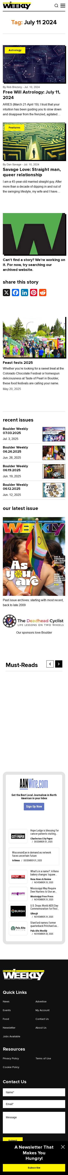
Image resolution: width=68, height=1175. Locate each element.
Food (6, 1019)
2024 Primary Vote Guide (36, 724)
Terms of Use (43, 1058)
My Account (42, 1010)
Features (14, 127)
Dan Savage (14, 164)
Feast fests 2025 (18, 362)
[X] (6, 292)
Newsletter (9, 1027)
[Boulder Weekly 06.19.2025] (53, 471)
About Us (41, 1027)
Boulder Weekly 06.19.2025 (15, 468)
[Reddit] (42, 292)
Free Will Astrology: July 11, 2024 (31, 94)
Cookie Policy (11, 1067)
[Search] (56, 5)
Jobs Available (11, 1036)
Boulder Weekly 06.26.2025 (15, 449)
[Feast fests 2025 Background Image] (34, 336)
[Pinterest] (33, 292)
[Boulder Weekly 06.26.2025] (53, 453)
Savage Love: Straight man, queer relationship (32, 172)
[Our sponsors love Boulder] (34, 620)
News (6, 1001)
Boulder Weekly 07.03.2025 (15, 431)
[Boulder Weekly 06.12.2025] (53, 490)
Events (7, 1010)
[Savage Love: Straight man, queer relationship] (34, 141)
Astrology (15, 50)
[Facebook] (15, 292)
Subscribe (34, 1167)
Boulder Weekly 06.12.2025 (15, 487)
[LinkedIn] (24, 292)
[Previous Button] (50, 664)
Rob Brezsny (14, 87)
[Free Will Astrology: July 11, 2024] (34, 64)
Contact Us (42, 1019)
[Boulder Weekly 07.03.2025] (53, 434)
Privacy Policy (11, 1058)
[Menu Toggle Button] (62, 5)
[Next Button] (58, 664)
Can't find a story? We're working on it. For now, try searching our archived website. (34, 265)
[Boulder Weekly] (17, 5)
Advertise (41, 1001)
